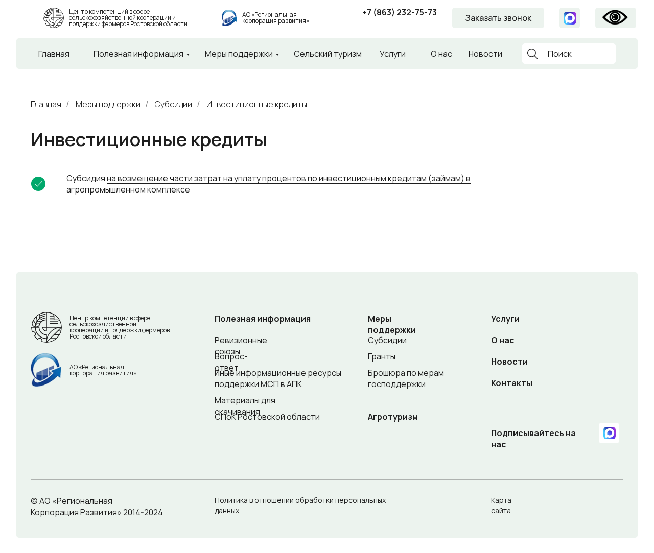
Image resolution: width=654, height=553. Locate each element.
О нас (441, 53)
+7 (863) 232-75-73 (399, 12)
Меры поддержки (239, 53)
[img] (229, 18)
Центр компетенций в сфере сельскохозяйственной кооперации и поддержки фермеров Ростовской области (128, 17)
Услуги (393, 53)
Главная (53, 53)
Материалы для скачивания (245, 406)
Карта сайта (501, 505)
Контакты (511, 383)
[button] (498, 18)
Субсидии (173, 104)
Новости (485, 53)
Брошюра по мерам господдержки (406, 378)
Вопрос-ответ (231, 362)
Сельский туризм (328, 53)
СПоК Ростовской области (267, 416)
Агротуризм (393, 416)
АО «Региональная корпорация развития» (275, 17)
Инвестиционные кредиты (256, 104)
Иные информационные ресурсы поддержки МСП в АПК (278, 378)
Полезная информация (138, 53)
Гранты (381, 356)
